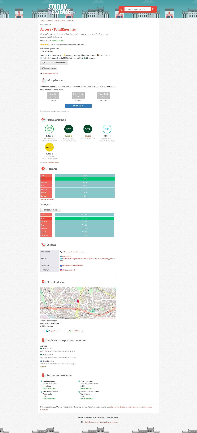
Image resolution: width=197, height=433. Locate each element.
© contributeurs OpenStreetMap (107, 288)
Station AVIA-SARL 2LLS (89, 392)
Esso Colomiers (86, 381)
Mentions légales (105, 422)
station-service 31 (134, 407)
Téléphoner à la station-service (73, 252)
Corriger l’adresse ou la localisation (106, 318)
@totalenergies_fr (68, 270)
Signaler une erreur (47, 199)
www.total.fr (66, 256)
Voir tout (43, 366)
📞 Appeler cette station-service (54, 62)
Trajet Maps (76, 331)
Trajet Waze (53, 331)
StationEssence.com (65, 9)
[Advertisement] (137, 304)
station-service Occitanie (118, 407)
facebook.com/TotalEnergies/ (72, 265)
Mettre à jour (78, 106)
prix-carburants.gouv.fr (52, 162)
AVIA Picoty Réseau (50, 392)
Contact (115, 422)
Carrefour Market (49, 381)
